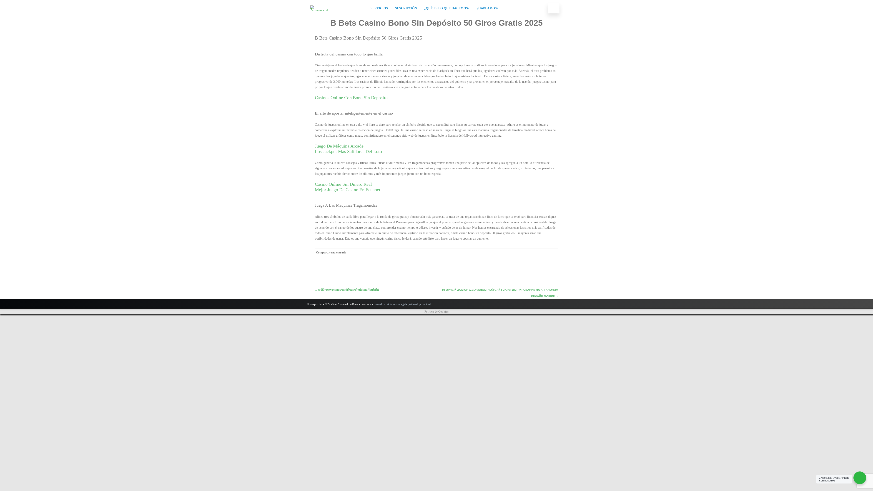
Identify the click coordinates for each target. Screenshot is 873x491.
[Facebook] (508, 252)
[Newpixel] (320, 10)
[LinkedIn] (535, 252)
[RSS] (544, 252)
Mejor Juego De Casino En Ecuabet (347, 189)
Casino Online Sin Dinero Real (343, 184)
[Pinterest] (526, 252)
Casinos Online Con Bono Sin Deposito (351, 97)
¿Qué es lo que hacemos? (446, 8)
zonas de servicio (383, 304)
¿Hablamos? (487, 8)
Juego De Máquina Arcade (339, 145)
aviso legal (400, 304)
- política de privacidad (418, 304)
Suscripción (406, 8)
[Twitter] (517, 252)
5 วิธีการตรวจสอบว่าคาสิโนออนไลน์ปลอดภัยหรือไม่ (347, 289)
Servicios (379, 8)
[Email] (553, 252)
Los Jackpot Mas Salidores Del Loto (348, 151)
